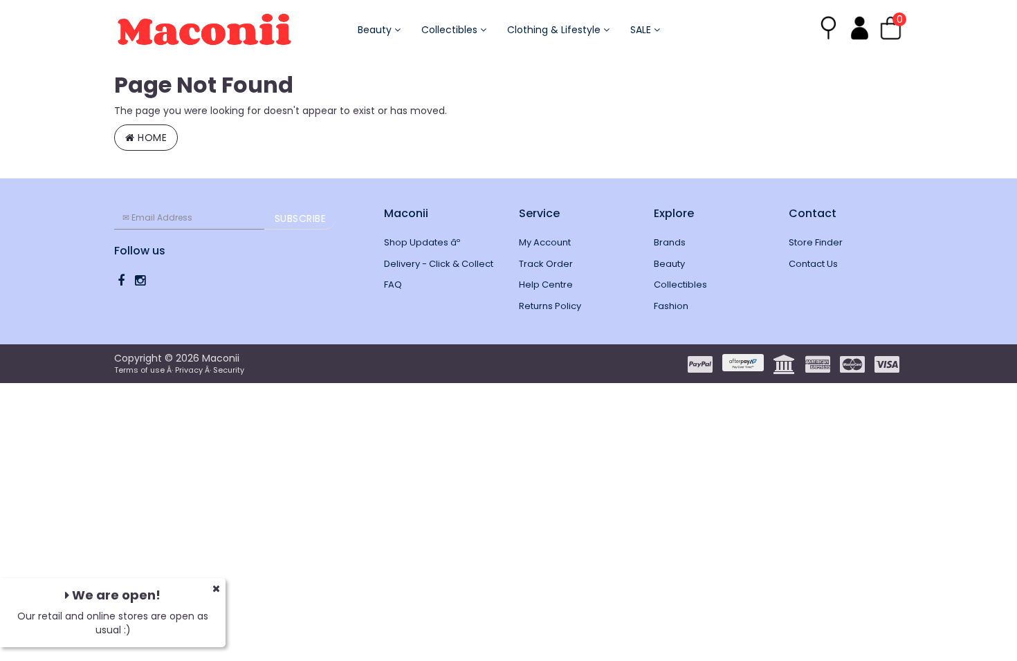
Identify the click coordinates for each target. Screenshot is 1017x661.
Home (151, 138)
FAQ (393, 284)
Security (228, 369)
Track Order (546, 263)
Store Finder (816, 242)
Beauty (376, 30)
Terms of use (139, 369)
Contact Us (813, 263)
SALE (642, 30)
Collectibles (450, 30)
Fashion (671, 306)
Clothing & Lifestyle (555, 30)
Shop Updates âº (422, 242)
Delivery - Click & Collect (438, 263)
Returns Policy (550, 306)
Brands (670, 242)
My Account (545, 242)
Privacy (189, 369)
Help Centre (546, 284)
